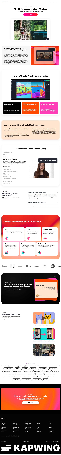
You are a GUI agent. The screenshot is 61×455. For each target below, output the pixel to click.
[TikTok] (16, 435)
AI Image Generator (16, 426)
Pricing (50, 422)
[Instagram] (14, 435)
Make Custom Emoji (27, 370)
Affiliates (50, 426)
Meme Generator (4, 425)
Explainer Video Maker (26, 378)
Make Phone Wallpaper (17, 370)
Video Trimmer (3, 427)
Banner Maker (54, 370)
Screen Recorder (4, 429)
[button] (46, 289)
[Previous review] (54, 275)
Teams (38, 429)
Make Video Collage (42, 367)
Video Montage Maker (8, 367)
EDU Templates (27, 429)
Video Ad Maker (30, 373)
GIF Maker (17, 367)
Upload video (29, 14)
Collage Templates (28, 425)
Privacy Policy (51, 430)
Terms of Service (51, 431)
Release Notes (51, 427)
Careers (50, 423)
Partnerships (51, 425)
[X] (9, 435)
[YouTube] (12, 435)
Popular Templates (28, 427)
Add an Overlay (5, 177)
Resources (39, 423)
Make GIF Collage (7, 370)
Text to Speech (15, 427)
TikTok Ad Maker (39, 373)
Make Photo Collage (52, 367)
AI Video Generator (16, 423)
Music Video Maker (37, 378)
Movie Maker (45, 378)
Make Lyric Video (37, 370)
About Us (38, 422)
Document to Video (16, 429)
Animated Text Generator (50, 373)
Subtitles (2, 423)
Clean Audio (15, 425)
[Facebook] (19, 435)
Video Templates (28, 422)
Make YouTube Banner (10, 373)
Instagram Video (28, 426)
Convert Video (3, 426)
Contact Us (39, 430)
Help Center (39, 425)
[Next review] (56, 275)
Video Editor (3, 422)
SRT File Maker (25, 367)
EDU (37, 427)
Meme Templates (28, 423)
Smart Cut (15, 422)
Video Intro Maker (16, 378)
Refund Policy (51, 429)
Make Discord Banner (21, 373)
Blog (38, 426)
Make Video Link (46, 370)
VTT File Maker (33, 367)
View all (3, 318)
